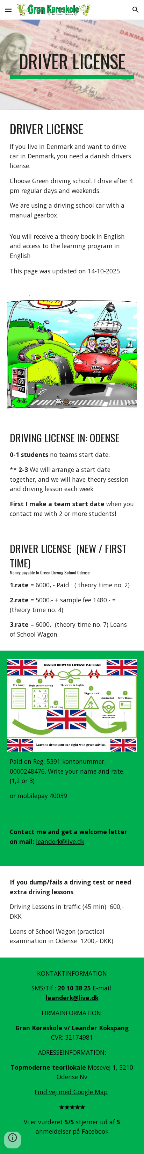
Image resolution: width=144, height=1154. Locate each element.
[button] (8, 9)
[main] (72, 65)
